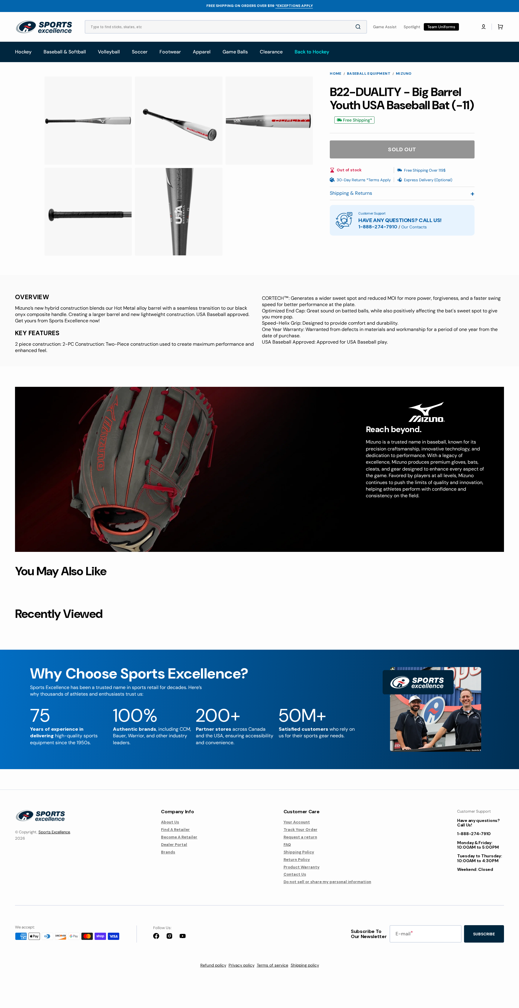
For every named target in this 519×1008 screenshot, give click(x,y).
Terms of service (272, 965)
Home (335, 74)
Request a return (300, 837)
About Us (170, 822)
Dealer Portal (174, 844)
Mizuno (403, 74)
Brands (168, 852)
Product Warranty (302, 867)
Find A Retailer (175, 829)
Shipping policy (305, 965)
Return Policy (297, 859)
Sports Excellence (54, 832)
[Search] (359, 26)
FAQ (287, 844)
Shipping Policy (299, 852)
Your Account (297, 822)
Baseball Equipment (368, 74)
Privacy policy (241, 965)
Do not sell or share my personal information (327, 881)
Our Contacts (414, 227)
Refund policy (213, 965)
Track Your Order (300, 829)
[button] (483, 26)
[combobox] (226, 27)
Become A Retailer (179, 837)
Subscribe (484, 934)
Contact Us (295, 874)
